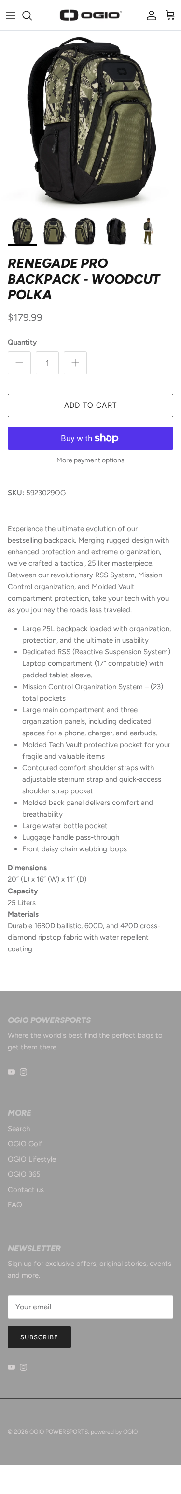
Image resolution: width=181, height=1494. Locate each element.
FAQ (15, 1204)
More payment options (90, 460)
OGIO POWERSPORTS (58, 1431)
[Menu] (10, 15)
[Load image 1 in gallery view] (90, 121)
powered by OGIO (114, 1431)
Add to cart (90, 405)
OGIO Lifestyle (32, 1159)
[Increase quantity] (75, 362)
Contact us (26, 1189)
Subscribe (39, 1337)
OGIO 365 (24, 1174)
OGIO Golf (25, 1143)
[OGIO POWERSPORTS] (90, 15)
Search (19, 1128)
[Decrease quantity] (19, 362)
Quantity (22, 342)
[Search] (31, 15)
